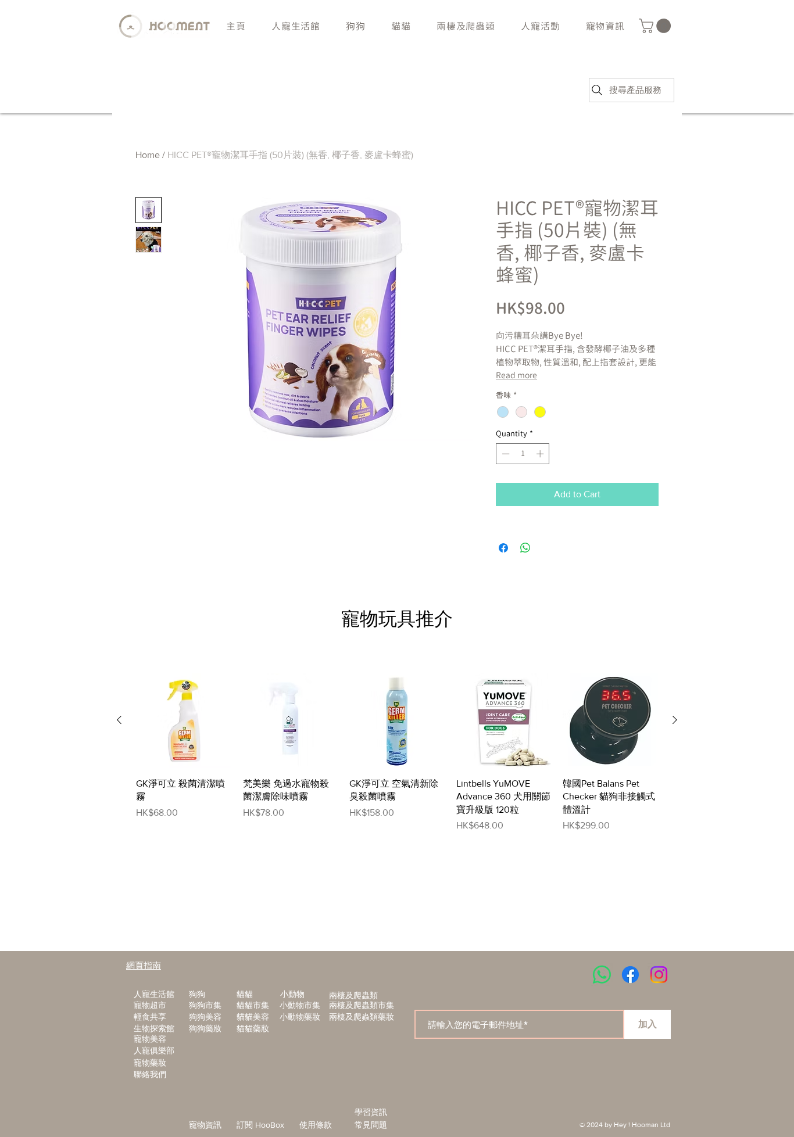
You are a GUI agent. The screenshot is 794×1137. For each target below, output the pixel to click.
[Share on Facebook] (503, 548)
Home (147, 155)
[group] (397, 752)
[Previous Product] (119, 720)
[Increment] (541, 454)
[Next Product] (675, 720)
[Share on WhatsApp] (525, 548)
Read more (516, 375)
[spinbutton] (523, 454)
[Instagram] (659, 974)
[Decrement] (505, 454)
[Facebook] (630, 974)
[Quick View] (183, 720)
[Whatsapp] (602, 974)
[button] (356, 26)
